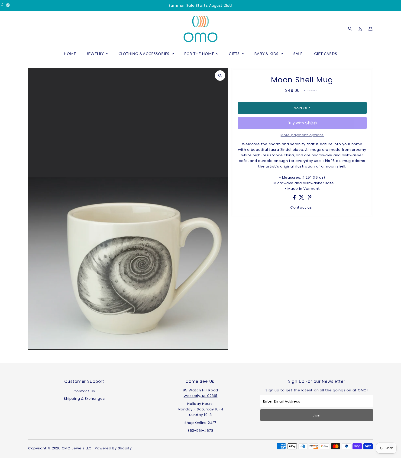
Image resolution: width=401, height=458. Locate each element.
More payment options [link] (302, 134)
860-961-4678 (200, 430)
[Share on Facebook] (295, 198)
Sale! (298, 53)
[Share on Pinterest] (309, 198)
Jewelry (95, 53)
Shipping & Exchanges (84, 398)
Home (70, 53)
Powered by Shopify (113, 448)
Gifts (235, 53)
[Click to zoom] (220, 75)
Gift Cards (325, 53)
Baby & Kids (267, 53)
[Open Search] (350, 29)
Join (316, 415)
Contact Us (84, 391)
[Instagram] (8, 5)
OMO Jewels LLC (77, 448)
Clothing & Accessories (145, 53)
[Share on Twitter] (302, 198)
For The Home (199, 53)
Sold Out (302, 108)
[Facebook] (2, 5)
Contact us (301, 207)
